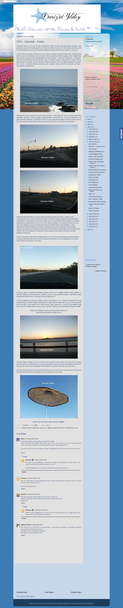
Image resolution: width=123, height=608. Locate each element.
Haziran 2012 (93, 214)
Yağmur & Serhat (26, 524)
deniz (37, 428)
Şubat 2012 (92, 224)
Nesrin (23, 438)
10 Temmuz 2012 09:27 (33, 494)
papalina (49, 428)
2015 (89, 119)
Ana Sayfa (49, 592)
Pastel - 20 (92, 194)
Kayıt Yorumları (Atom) (27, 596)
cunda (34, 428)
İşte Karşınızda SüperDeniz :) (97, 172)
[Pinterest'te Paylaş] (49, 425)
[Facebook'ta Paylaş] (47, 425)
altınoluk (24, 428)
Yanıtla (23, 453)
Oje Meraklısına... (94, 180)
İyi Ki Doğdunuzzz (94, 182)
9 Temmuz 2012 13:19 (31, 438)
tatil (77, 428)
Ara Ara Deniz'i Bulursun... (96, 196)
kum (45, 428)
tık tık (78, 306)
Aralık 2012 (92, 129)
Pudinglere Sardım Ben (95, 187)
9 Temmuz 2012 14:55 (33, 478)
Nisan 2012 (92, 219)
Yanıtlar (25, 456)
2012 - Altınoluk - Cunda (95, 199)
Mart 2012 (92, 221)
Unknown (28, 460)
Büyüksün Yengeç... (94, 208)
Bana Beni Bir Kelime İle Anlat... (98, 201)
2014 (89, 122)
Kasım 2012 (92, 131)
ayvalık (29, 428)
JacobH (55, 603)
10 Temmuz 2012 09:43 (40, 510)
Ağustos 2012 (93, 139)
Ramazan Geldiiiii (94, 177)
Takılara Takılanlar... (94, 210)
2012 (89, 127)
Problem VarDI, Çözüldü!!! (96, 156)
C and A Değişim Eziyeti (95, 154)
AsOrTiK (23, 494)
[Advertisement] (48, 577)
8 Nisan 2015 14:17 (37, 524)
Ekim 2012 (92, 134)
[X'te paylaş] (45, 425)
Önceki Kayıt (76, 592)
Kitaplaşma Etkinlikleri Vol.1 (96, 151)
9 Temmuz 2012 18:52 (40, 460)
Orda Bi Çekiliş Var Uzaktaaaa (97, 169)
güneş (42, 428)
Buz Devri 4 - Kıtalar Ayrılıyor (97, 146)
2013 (89, 124)
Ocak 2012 (92, 226)
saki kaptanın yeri (70, 428)
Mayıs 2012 (92, 216)
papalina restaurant (58, 428)
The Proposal (92, 149)
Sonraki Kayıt (21, 592)
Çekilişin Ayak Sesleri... (95, 175)
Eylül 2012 (92, 136)
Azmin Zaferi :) (93, 144)
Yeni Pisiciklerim (93, 185)
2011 (88, 229)
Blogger (74, 603)
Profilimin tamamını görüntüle (93, 41)
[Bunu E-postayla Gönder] (42, 425)
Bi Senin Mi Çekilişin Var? (96, 159)
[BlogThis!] (44, 425)
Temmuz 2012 (93, 141)
